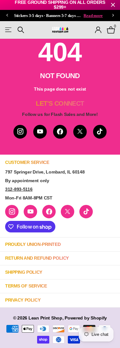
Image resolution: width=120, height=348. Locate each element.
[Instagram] (20, 131)
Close (113, 5)
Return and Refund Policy (37, 258)
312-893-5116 (19, 189)
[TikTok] (100, 131)
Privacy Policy (22, 300)
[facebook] (60, 131)
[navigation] (7, 15)
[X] (80, 131)
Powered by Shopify (86, 317)
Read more (93, 15)
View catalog (8, 30)
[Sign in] (98, 29)
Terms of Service (26, 285)
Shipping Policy (23, 272)
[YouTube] (40, 131)
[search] (21, 30)
